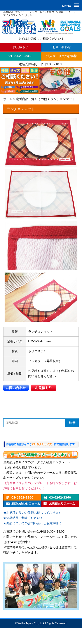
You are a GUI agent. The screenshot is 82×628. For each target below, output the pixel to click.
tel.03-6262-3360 (20, 56)
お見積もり (20, 47)
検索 (72, 423)
